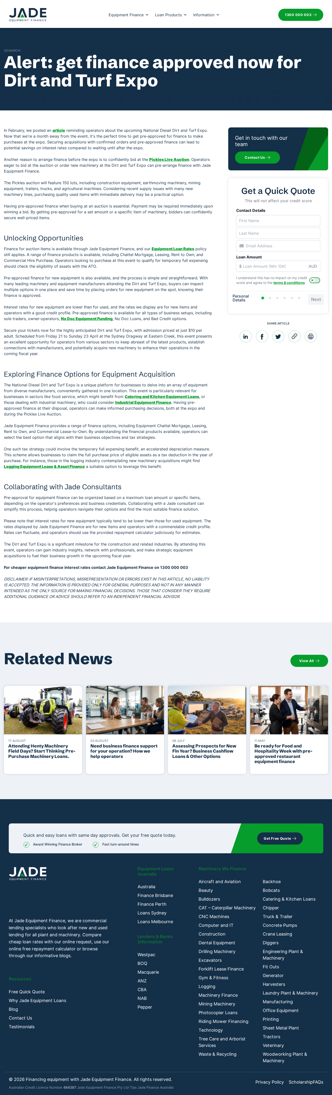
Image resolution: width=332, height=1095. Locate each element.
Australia (146, 886)
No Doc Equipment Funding (87, 318)
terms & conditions (289, 283)
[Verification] (270, 298)
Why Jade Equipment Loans (37, 1000)
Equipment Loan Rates (173, 248)
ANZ (142, 980)
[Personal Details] (263, 298)
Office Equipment (281, 1010)
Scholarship (301, 1082)
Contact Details (250, 210)
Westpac (146, 954)
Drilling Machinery (217, 951)
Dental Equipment (217, 942)
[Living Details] (284, 298)
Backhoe (272, 881)
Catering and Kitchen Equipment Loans (162, 396)
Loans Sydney (152, 912)
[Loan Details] (277, 298)
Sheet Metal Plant (281, 1027)
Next (316, 299)
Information (203, 14)
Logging (207, 986)
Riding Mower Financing (223, 1021)
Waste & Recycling (217, 1054)
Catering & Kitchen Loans (289, 899)
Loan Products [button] (168, 14)
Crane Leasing (277, 934)
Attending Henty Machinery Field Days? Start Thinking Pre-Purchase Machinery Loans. (41, 751)
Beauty (206, 890)
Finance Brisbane (155, 895)
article (58, 130)
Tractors (271, 1036)
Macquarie (148, 972)
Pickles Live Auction (169, 159)
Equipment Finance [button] (126, 14)
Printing (271, 1019)
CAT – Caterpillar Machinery (227, 907)
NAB (142, 998)
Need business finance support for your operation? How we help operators (123, 751)
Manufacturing (278, 1001)
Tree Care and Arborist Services (222, 1042)
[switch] (314, 280)
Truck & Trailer (278, 916)
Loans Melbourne (155, 921)
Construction (212, 934)
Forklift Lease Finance (221, 968)
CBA (142, 989)
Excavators (210, 960)
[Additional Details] (292, 298)
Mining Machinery (217, 1003)
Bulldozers (209, 899)
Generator (273, 975)
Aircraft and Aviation (220, 881)
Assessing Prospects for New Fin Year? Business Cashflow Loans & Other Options (204, 751)
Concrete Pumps (280, 925)
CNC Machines (214, 916)
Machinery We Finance (222, 868)
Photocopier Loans (218, 1012)
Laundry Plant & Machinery (290, 992)
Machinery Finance (218, 995)
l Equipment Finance (151, 402)
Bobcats (271, 890)
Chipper (271, 907)
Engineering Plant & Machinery (283, 955)
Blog (13, 1009)
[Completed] (299, 298)
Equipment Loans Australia (156, 871)
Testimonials (22, 1026)
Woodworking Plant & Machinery (285, 1057)
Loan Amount (249, 257)
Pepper (145, 1007)
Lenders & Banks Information (155, 939)
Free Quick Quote (27, 991)
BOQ (142, 963)
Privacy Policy (269, 1082)
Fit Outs (271, 966)
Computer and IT (216, 925)
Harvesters (274, 984)
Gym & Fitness (213, 977)
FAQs (318, 1082)
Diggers (271, 942)
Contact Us (20, 1017)
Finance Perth (152, 904)
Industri (122, 402)
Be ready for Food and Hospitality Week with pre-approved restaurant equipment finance (283, 753)
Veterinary (273, 1045)
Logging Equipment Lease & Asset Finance (44, 466)
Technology (211, 1030)
